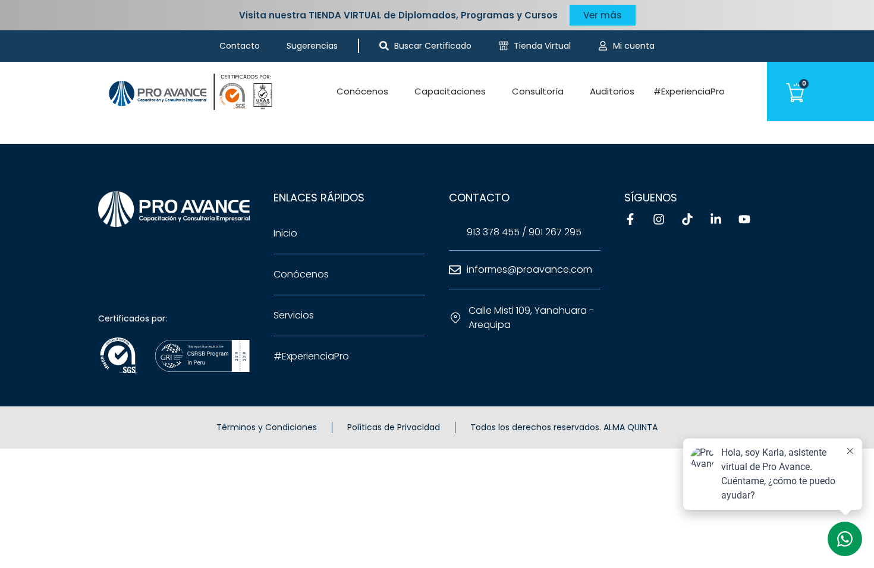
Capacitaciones (450, 91)
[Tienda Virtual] (503, 46)
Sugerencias (312, 46)
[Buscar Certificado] (384, 46)
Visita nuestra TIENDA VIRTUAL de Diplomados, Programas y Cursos (398, 15)
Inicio (285, 233)
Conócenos (362, 91)
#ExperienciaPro (689, 91)
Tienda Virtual (542, 46)
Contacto (239, 46)
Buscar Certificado (432, 46)
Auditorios (612, 91)
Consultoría (538, 91)
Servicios (293, 315)
